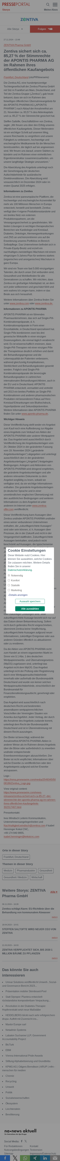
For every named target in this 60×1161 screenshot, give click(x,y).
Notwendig (17, 575)
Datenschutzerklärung (20, 570)
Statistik (15, 585)
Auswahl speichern (30, 601)
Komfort (15, 580)
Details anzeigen (18, 595)
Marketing (16, 590)
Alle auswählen (30, 608)
